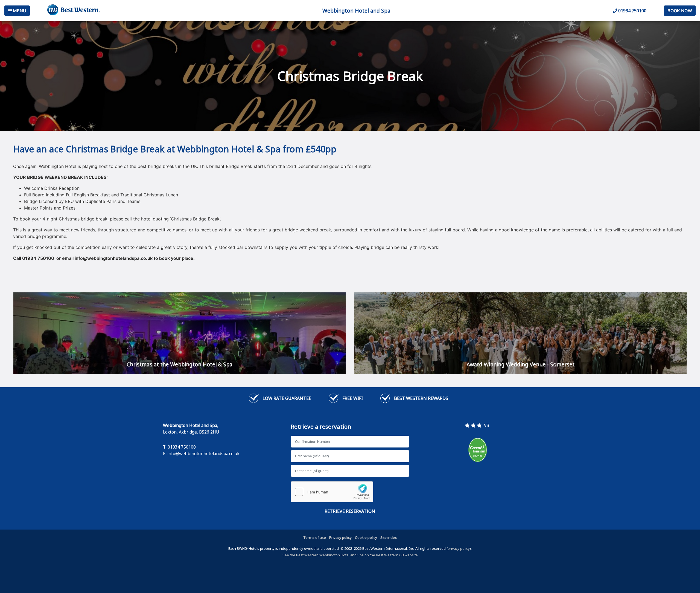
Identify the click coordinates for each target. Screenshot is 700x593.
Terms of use (314, 537)
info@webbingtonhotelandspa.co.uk (203, 453)
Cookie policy (366, 537)
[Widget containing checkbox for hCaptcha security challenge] (332, 491)
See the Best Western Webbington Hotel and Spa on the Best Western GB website (350, 555)
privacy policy (459, 548)
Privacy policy (340, 537)
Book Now (679, 10)
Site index (388, 537)
